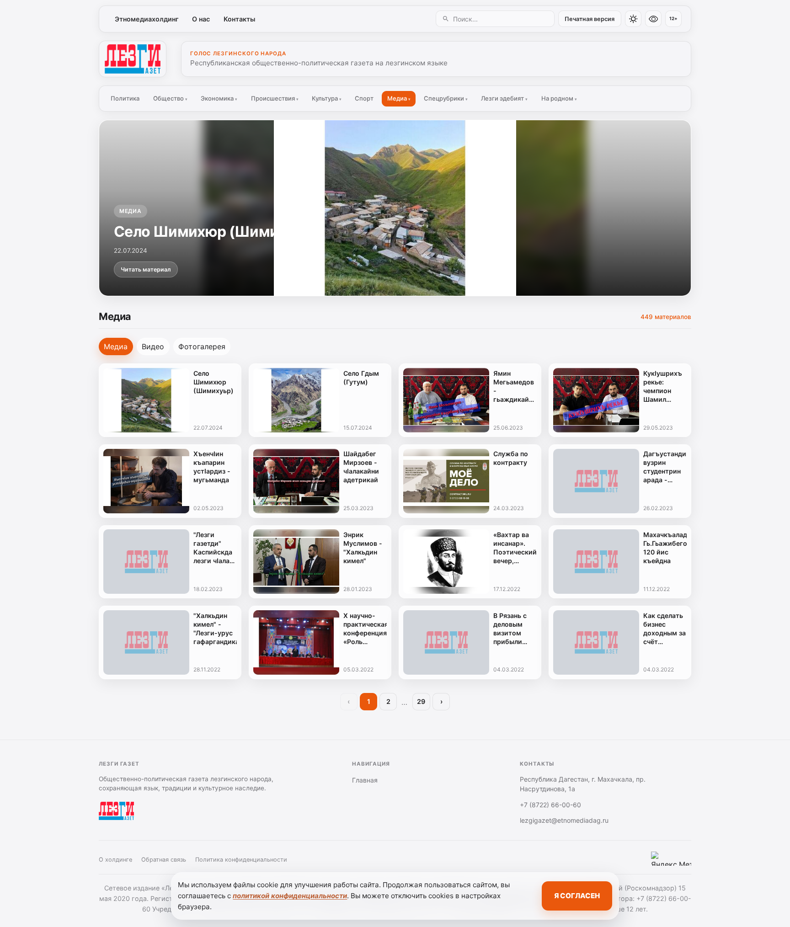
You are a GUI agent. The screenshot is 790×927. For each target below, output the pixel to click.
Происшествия (275, 98)
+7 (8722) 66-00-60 (550, 805)
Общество (170, 98)
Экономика (219, 98)
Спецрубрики (446, 98)
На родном (559, 98)
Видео (153, 346)
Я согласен (577, 895)
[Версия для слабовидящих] (653, 19)
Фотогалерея (201, 346)
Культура (327, 98)
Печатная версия (589, 19)
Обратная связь (163, 859)
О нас (201, 19)
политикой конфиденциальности (290, 895)
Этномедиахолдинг (147, 19)
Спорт (364, 98)
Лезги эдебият (504, 98)
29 (421, 701)
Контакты (239, 19)
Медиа (399, 98)
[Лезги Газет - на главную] (132, 59)
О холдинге (115, 859)
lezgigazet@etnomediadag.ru (564, 820)
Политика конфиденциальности (241, 859)
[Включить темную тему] (633, 19)
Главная (365, 780)
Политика (125, 98)
